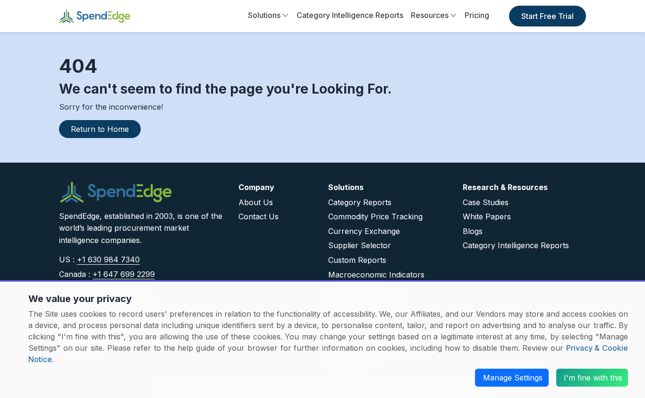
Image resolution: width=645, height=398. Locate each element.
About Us (255, 202)
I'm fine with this (593, 377)
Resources (430, 15)
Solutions (264, 15)
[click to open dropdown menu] (285, 16)
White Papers (487, 216)
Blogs (473, 231)
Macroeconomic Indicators (376, 274)
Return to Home (100, 129)
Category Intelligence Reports (350, 15)
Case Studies (486, 202)
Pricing (477, 15)
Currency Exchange (364, 231)
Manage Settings (513, 377)
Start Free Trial (547, 16)
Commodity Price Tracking (375, 216)
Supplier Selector (359, 245)
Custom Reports (357, 260)
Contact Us (258, 216)
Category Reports (359, 202)
